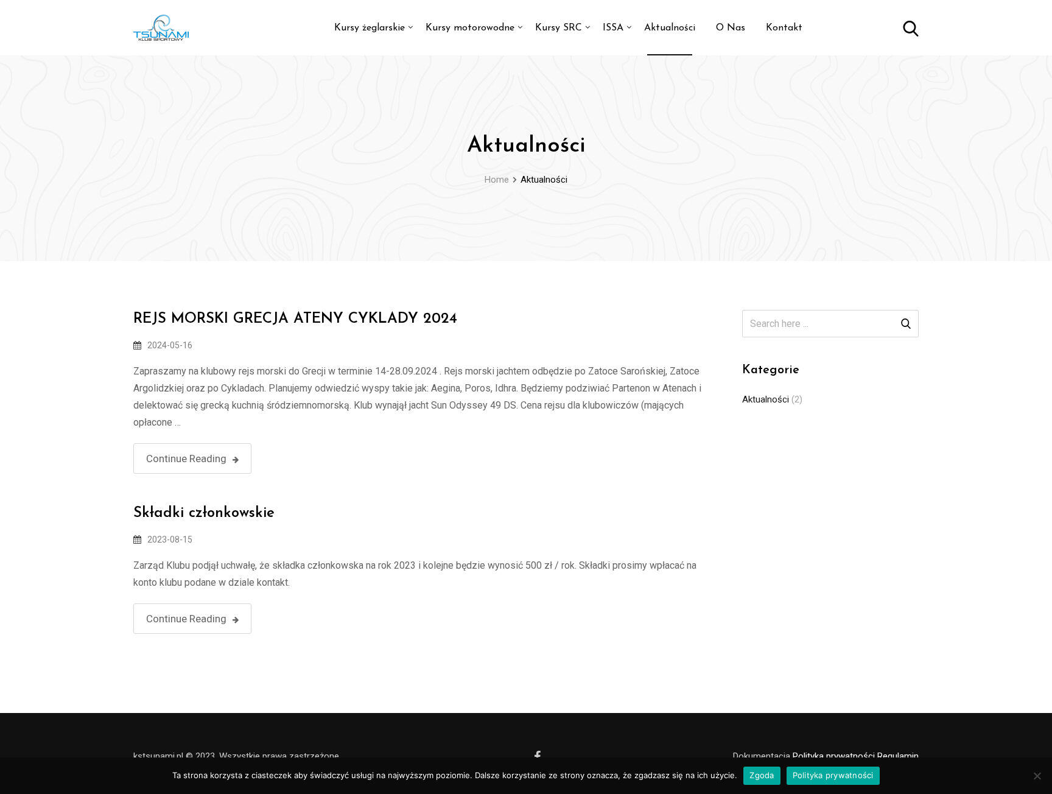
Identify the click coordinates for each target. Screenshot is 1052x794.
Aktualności (669, 28)
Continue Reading (186, 458)
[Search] (911, 27)
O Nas (730, 28)
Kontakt (784, 28)
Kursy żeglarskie (369, 28)
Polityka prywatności (834, 756)
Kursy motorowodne (470, 28)
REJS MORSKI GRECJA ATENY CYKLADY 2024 (295, 319)
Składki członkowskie (204, 513)
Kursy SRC (558, 28)
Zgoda (761, 775)
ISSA (613, 28)
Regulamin (898, 756)
